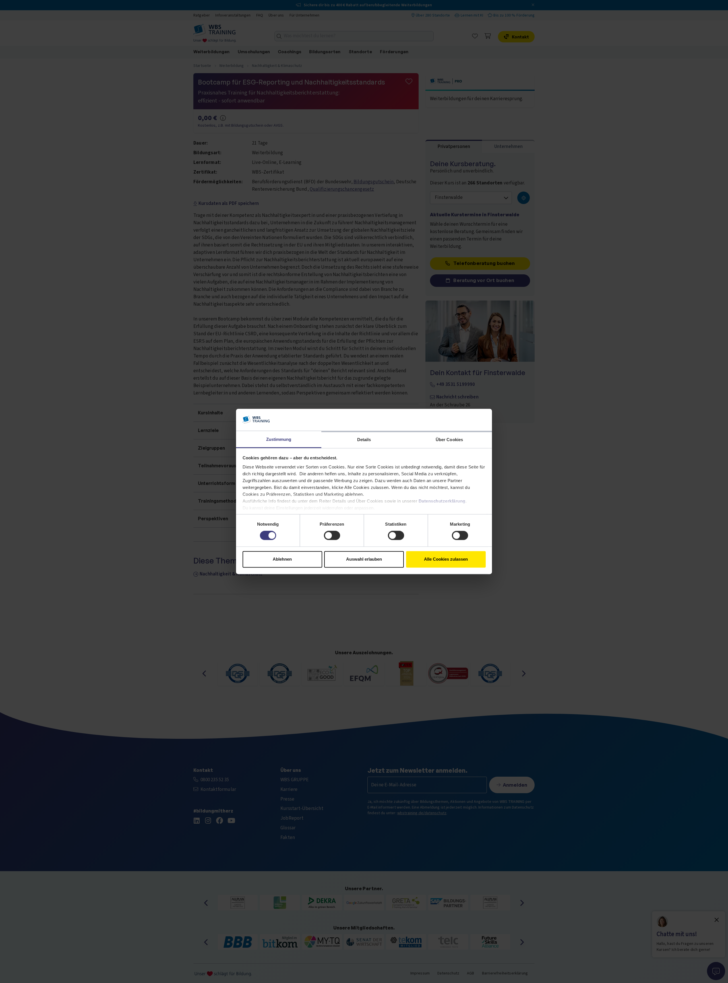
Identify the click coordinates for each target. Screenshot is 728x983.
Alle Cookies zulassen (446, 559)
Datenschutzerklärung (442, 501)
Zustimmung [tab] (278, 439)
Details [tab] (364, 439)
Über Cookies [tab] (449, 439)
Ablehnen (282, 559)
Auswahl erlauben (364, 559)
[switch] (332, 535)
